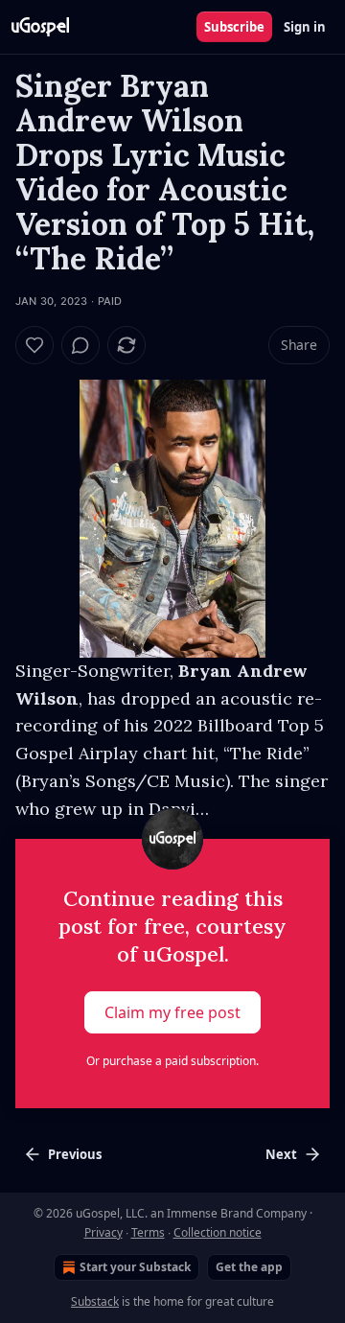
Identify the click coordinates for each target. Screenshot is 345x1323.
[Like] (34, 345)
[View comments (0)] (80, 345)
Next (281, 1154)
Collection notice (217, 1232)
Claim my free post (172, 1012)
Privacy (103, 1232)
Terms (148, 1232)
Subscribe (234, 26)
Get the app (249, 1267)
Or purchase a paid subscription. (172, 1061)
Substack (95, 1301)
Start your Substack (135, 1267)
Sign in (305, 26)
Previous (75, 1154)
